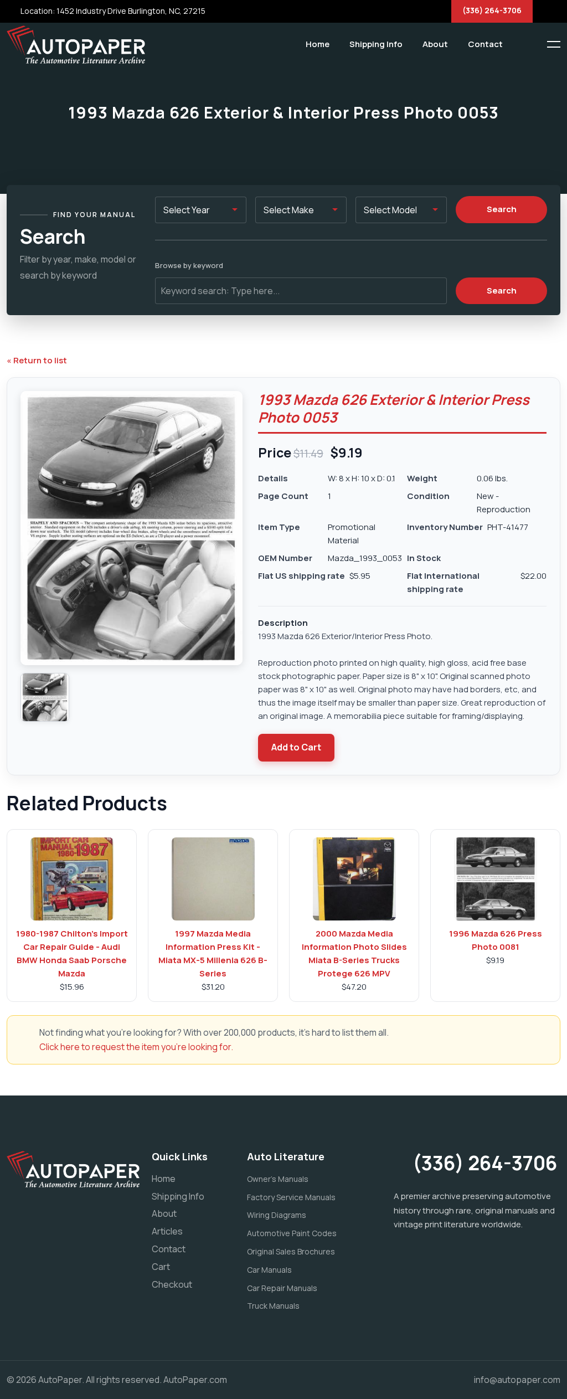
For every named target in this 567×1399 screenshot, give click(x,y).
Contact (485, 44)
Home (317, 44)
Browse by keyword (189, 265)
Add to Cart (296, 747)
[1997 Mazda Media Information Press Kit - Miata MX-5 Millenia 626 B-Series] (213, 878)
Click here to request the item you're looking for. (136, 1047)
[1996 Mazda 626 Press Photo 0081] (495, 878)
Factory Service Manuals (291, 1197)
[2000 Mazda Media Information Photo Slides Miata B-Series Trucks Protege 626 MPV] (354, 878)
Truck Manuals (273, 1305)
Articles (167, 1231)
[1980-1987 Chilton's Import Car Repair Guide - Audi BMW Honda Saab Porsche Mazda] (72, 878)
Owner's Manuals (277, 1179)
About (435, 44)
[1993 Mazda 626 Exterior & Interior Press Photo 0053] (44, 697)
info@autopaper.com (517, 1380)
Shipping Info (376, 44)
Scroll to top (24, 702)
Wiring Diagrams (276, 1215)
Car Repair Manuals (282, 1288)
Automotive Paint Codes (292, 1233)
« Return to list (37, 360)
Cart (161, 1267)
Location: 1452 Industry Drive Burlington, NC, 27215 (112, 11)
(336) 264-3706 (492, 10)
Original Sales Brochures (291, 1251)
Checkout (172, 1284)
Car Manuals (269, 1269)
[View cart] (520, 44)
